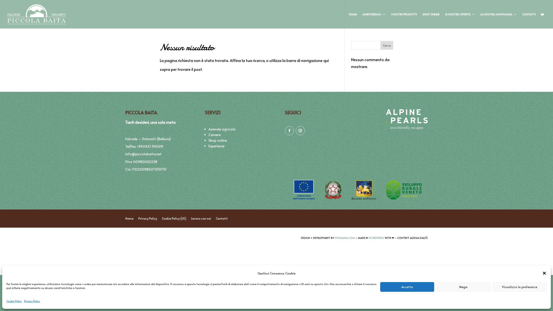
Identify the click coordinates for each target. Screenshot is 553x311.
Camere (214, 134)
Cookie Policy (14, 301)
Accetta (407, 286)
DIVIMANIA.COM (345, 238)
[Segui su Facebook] (289, 130)
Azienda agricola (221, 129)
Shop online (431, 14)
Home (353, 14)
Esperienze (216, 145)
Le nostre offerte (457, 14)
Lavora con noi (201, 218)
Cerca (387, 45)
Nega (463, 286)
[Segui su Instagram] (300, 130)
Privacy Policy (32, 301)
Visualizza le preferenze (519, 286)
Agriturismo (371, 14)
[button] (544, 273)
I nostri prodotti (404, 14)
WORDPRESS (376, 238)
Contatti (529, 14)
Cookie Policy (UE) (174, 218)
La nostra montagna (496, 14)
